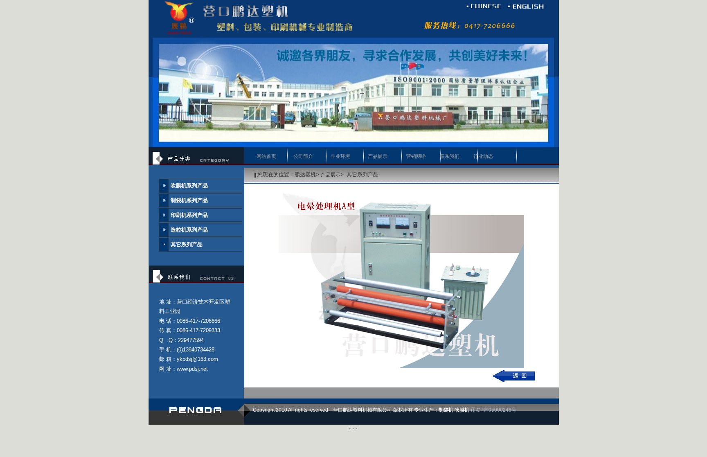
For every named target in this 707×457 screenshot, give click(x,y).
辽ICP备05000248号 (493, 410)
